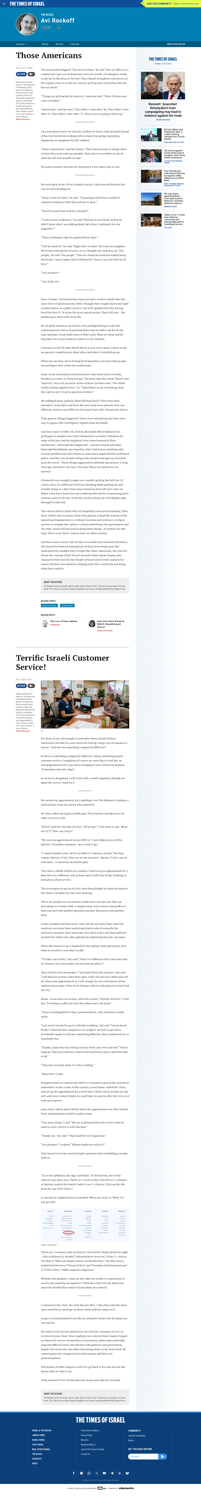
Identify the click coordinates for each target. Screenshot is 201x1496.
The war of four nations (63, 621)
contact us (85, 1454)
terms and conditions (90, 1430)
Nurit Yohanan (170, 184)
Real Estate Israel (41, 1449)
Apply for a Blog (176, 44)
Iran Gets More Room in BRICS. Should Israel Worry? (110, 624)
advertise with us (88, 1444)
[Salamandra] (126, 1488)
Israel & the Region (41, 1430)
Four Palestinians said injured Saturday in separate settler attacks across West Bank (174, 176)
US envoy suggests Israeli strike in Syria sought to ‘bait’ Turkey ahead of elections (174, 154)
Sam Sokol (168, 142)
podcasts (37, 1459)
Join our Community (159, 3)
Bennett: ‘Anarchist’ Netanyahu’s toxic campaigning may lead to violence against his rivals (163, 109)
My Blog (45, 44)
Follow (46, 27)
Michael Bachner (163, 120)
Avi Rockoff (58, 20)
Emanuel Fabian (170, 206)
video (34, 1463)
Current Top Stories (163, 64)
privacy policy (86, 1435)
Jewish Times (38, 1435)
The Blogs (47, 14)
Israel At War (67, 605)
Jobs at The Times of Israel (92, 1449)
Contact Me (74, 44)
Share (22, 74)
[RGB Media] (102, 1488)
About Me (59, 44)
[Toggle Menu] (3, 3)
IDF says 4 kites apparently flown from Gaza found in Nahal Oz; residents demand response (173, 198)
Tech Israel (37, 1444)
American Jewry (49, 605)
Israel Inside (38, 1440)
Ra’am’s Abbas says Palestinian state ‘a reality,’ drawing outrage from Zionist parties (174, 134)
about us (85, 1440)
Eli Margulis (55, 625)
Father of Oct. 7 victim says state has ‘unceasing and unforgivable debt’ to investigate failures (174, 219)
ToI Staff (180, 142)
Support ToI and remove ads (186, 4)
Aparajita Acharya (105, 631)
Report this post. (23, 119)
